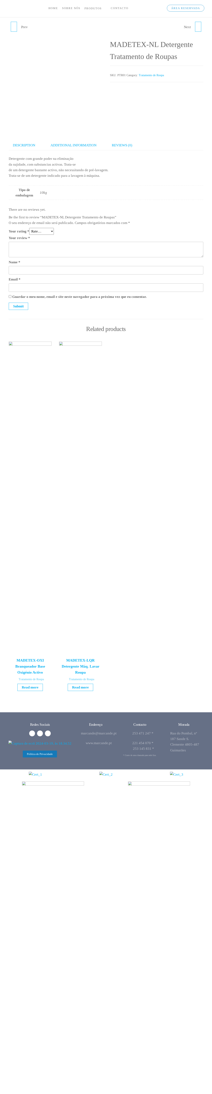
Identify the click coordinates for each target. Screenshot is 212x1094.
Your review (19, 238)
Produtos (93, 8)
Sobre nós (71, 8)
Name (14, 262)
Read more (30, 687)
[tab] (27, 145)
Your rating (19, 231)
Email (14, 279)
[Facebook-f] (32, 733)
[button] (40, 754)
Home (53, 8)
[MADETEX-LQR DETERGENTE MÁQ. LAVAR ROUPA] (198, 27)
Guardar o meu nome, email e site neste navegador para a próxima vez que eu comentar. (79, 297)
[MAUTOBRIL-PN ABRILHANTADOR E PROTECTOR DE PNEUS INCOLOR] (14, 27)
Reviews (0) (122, 145)
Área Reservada (185, 8)
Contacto (119, 8)
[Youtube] (48, 733)
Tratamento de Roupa (151, 75)
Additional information (73, 145)
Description (24, 145)
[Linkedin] (40, 733)
